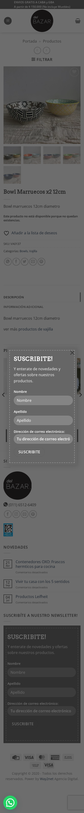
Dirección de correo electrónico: (39, 431)
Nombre (20, 391)
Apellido (20, 411)
